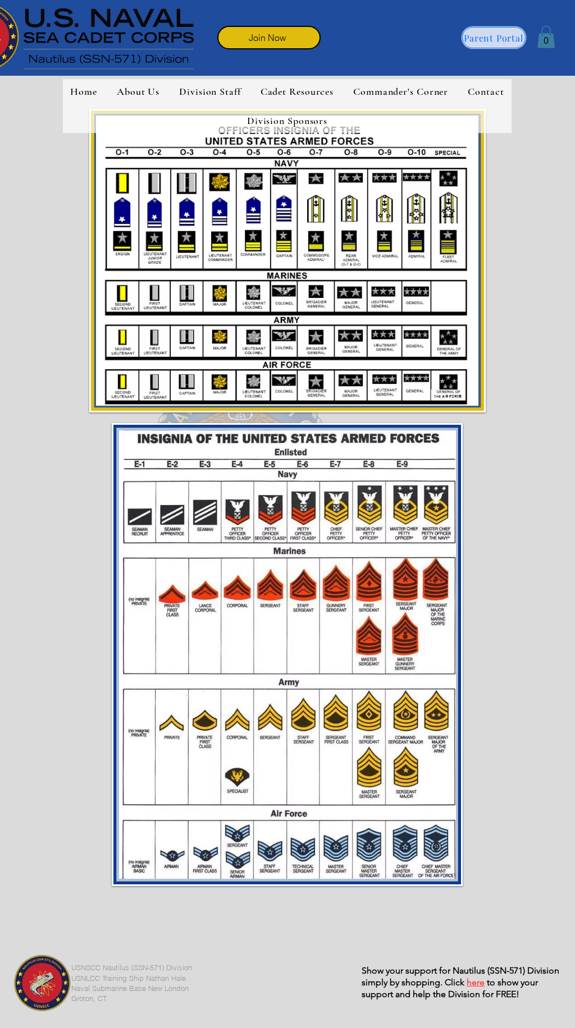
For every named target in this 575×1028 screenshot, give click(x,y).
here (476, 982)
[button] (546, 37)
